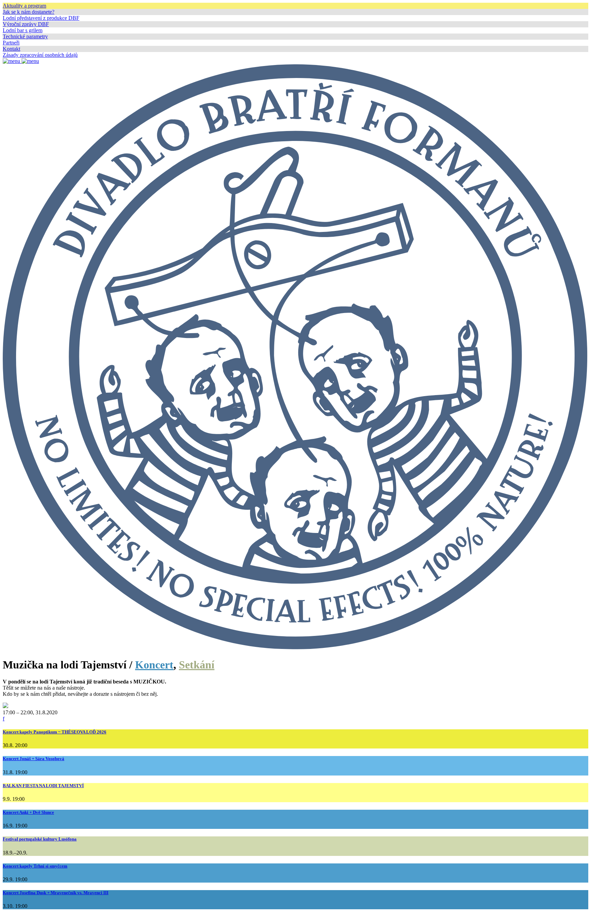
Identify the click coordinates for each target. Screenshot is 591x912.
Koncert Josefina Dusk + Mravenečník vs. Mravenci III (55, 892)
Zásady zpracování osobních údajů (40, 55)
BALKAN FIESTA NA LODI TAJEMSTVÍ (43, 785)
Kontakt (11, 49)
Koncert (154, 665)
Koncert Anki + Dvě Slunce (28, 812)
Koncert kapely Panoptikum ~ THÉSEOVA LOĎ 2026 (54, 731)
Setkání (196, 665)
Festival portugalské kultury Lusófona (40, 839)
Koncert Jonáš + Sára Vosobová (33, 758)
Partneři (11, 42)
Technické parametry (25, 36)
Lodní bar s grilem (22, 30)
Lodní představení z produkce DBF (41, 18)
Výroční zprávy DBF (26, 24)
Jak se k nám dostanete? (28, 12)
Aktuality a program (24, 6)
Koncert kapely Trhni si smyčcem (35, 866)
